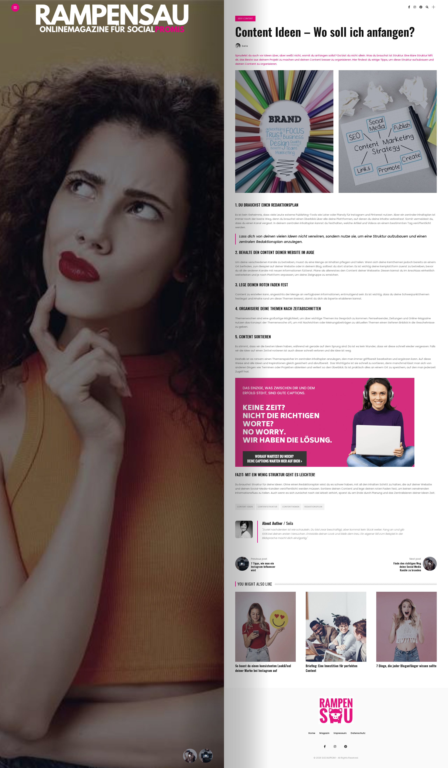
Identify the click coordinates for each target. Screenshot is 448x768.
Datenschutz (358, 733)
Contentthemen (290, 506)
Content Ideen (245, 506)
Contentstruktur (267, 506)
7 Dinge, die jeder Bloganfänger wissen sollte (406, 666)
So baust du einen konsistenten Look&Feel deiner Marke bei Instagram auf (263, 668)
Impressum (340, 733)
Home (311, 733)
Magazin (324, 733)
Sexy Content (245, 18)
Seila (245, 45)
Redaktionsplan (313, 506)
